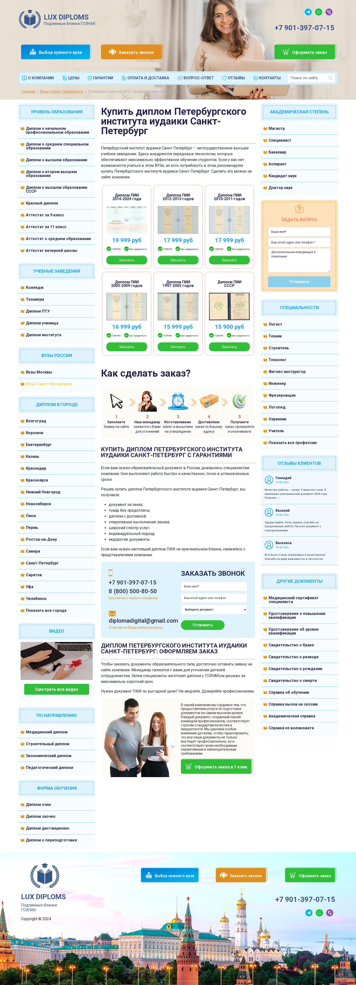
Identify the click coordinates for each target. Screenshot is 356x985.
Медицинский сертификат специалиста (294, 600)
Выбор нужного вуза (60, 52)
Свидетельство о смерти (293, 680)
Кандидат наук (283, 176)
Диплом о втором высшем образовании (51, 173)
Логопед (277, 407)
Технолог (277, 360)
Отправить (203, 625)
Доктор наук (281, 187)
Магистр (277, 128)
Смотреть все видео (56, 689)
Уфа (29, 586)
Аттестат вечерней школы (51, 250)
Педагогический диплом (49, 767)
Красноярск (37, 480)
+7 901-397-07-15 (304, 27)
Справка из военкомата (291, 728)
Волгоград (36, 421)
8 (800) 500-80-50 (133, 591)
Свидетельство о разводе (294, 657)
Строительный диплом (47, 744)
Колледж (35, 287)
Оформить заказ (309, 52)
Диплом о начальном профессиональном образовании (57, 130)
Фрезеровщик (282, 395)
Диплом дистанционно (47, 828)
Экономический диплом (48, 755)
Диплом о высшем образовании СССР (56, 189)
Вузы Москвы (39, 372)
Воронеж (34, 432)
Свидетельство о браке (291, 645)
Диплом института (43, 335)
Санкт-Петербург (42, 563)
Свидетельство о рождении (295, 668)
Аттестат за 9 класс (45, 215)
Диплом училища (42, 323)
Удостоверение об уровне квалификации (294, 631)
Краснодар (36, 468)
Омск (31, 515)
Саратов (34, 575)
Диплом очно (38, 804)
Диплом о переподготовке (51, 840)
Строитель (279, 348)
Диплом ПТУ (38, 311)
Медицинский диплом (47, 732)
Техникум (35, 299)
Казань (32, 456)
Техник (275, 336)
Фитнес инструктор (287, 371)
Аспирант (277, 164)
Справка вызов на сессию (293, 704)
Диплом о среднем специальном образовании (57, 146)
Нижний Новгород (43, 492)
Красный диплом (42, 203)
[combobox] (311, 78)
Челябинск (36, 598)
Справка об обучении (289, 692)
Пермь (32, 527)
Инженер (277, 383)
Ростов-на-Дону (41, 539)
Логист (275, 324)
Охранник (277, 419)
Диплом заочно (40, 816)
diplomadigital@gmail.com (143, 620)
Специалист (280, 140)
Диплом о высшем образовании (56, 160)
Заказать (126, 260)
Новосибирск (38, 504)
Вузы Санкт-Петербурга (49, 384)
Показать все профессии (293, 442)
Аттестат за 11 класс (46, 227)
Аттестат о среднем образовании (58, 238)
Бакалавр (277, 152)
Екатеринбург (39, 444)
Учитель (276, 431)
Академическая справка (292, 716)
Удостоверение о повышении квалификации (297, 615)
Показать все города (46, 610)
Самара (33, 551)
